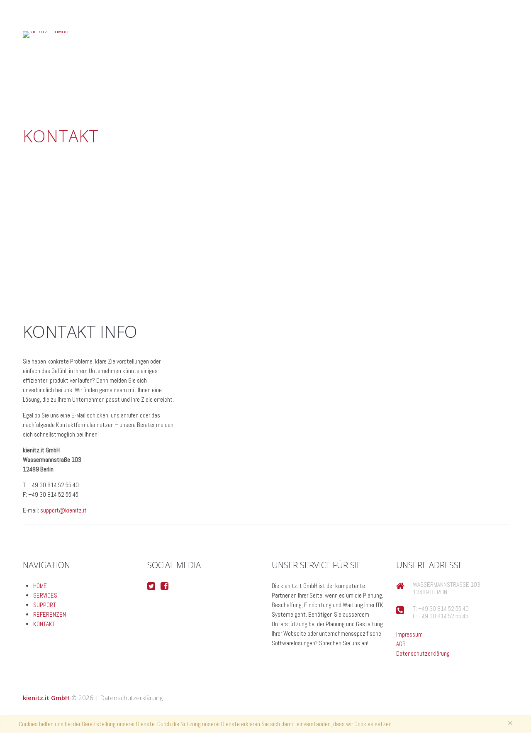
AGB (401, 644)
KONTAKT (65, 89)
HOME (40, 586)
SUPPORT (240, 89)
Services (322, 89)
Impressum (409, 634)
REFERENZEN (153, 89)
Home (404, 89)
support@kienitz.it (63, 510)
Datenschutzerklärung (423, 653)
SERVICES (45, 595)
